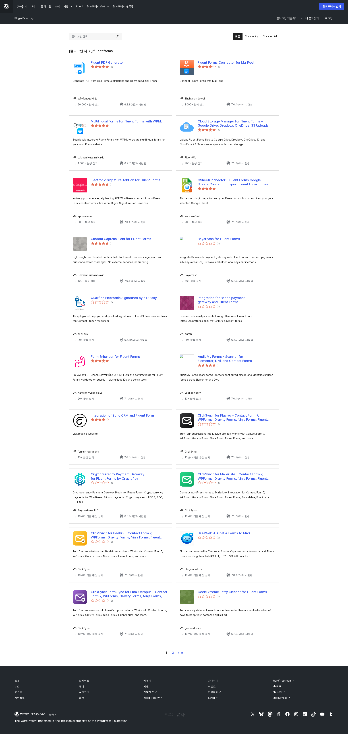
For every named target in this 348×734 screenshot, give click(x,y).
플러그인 (84, 691)
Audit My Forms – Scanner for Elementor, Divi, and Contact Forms (225, 359)
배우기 (147, 680)
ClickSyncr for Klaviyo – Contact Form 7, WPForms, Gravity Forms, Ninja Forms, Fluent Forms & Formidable (232, 417)
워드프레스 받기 (332, 6)
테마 (81, 686)
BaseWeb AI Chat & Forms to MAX (224, 533)
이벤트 (212, 686)
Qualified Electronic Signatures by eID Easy (124, 298)
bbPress (279, 691)
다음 (180, 652)
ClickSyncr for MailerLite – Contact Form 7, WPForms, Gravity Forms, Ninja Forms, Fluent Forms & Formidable (232, 476)
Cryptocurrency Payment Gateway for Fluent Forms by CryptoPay (117, 476)
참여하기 (213, 680)
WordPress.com (284, 680)
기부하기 (214, 691)
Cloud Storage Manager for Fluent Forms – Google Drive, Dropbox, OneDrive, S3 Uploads (233, 123)
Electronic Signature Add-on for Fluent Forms (125, 180)
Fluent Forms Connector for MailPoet (226, 62)
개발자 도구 (150, 691)
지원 (146, 686)
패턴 (81, 697)
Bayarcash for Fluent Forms (219, 239)
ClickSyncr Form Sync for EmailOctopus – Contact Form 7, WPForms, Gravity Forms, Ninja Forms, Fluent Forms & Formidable (129, 594)
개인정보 (19, 697)
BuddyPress (281, 697)
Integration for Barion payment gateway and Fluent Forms (221, 300)
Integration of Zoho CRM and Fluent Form (122, 415)
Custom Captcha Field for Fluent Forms (121, 239)
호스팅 (18, 691)
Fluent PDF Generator (107, 62)
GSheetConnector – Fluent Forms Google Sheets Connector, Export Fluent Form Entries (233, 182)
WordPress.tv (153, 697)
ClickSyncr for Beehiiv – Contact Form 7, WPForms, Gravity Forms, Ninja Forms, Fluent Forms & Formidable (125, 535)
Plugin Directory (24, 18)
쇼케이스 (84, 680)
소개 (17, 680)
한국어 (52, 714)
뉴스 (17, 686)
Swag (213, 697)
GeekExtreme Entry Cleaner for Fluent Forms (232, 592)
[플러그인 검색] (118, 36)
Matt (277, 686)
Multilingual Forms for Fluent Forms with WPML (127, 121)
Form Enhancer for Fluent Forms (115, 356)
